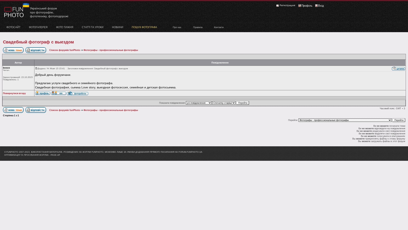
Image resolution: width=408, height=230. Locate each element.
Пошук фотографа (144, 27)
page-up (55, 155)
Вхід (321, 5)
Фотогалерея (38, 27)
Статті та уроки (92, 27)
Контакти (219, 27)
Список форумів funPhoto (64, 50)
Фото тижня (64, 27)
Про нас (177, 27)
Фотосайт (13, 27)
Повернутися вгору (14, 93)
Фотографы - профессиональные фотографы (111, 50)
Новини (117, 27)
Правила (198, 27)
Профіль (306, 5)
